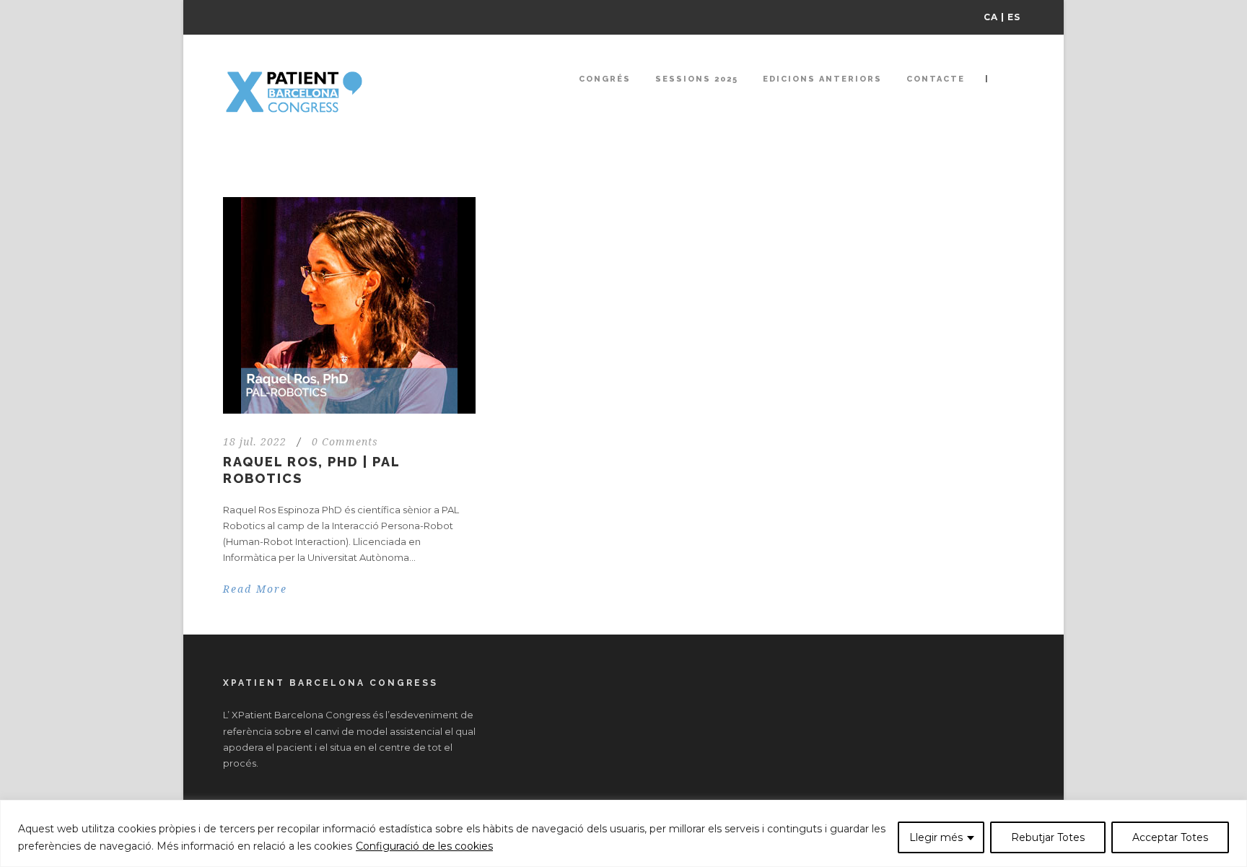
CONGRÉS (605, 79)
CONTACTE (935, 79)
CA (991, 17)
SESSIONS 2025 (696, 79)
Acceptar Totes (1170, 837)
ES (1013, 17)
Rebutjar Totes (1048, 837)
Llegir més (936, 837)
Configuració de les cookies (424, 846)
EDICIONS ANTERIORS (822, 79)
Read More (255, 589)
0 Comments (345, 442)
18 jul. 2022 (254, 442)
